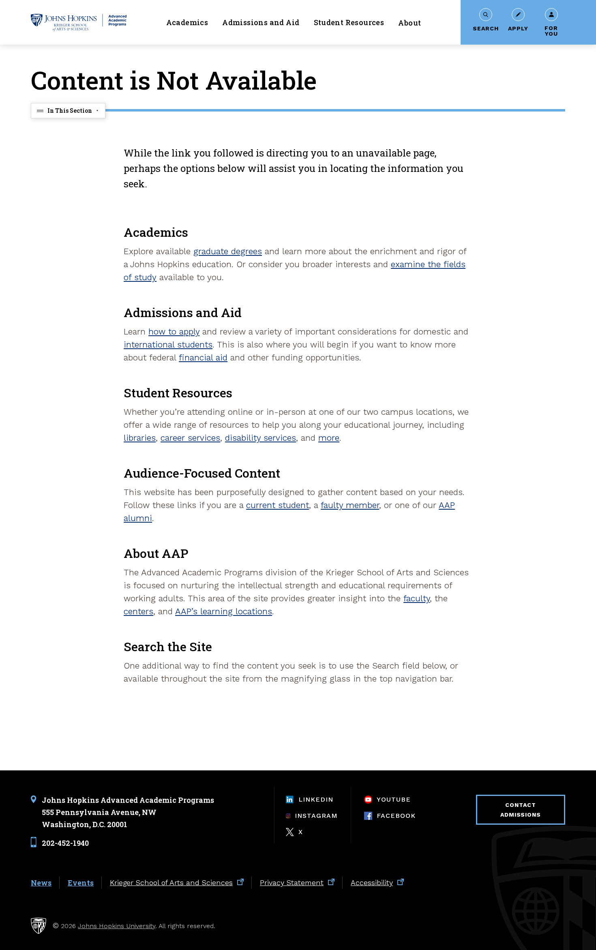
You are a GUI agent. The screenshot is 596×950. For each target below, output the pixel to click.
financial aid (203, 357)
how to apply (173, 331)
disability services (260, 438)
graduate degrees (227, 251)
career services (190, 438)
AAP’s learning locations (223, 611)
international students (168, 344)
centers (138, 611)
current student (277, 505)
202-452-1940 (65, 843)
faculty (416, 598)
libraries (140, 438)
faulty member (350, 505)
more (328, 438)
